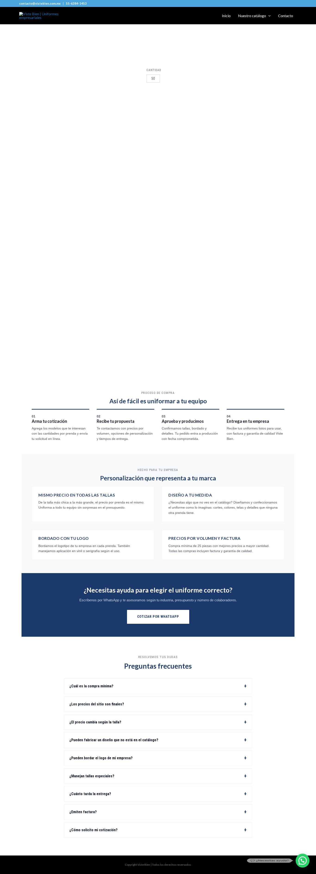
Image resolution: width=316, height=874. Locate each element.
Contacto (285, 15)
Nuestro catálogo (252, 15)
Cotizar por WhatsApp (158, 617)
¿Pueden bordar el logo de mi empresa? (101, 758)
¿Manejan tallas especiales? (91, 776)
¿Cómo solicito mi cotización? (93, 830)
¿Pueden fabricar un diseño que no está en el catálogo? (113, 740)
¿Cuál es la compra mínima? (91, 686)
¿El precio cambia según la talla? (95, 722)
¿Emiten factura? (83, 812)
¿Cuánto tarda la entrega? (90, 794)
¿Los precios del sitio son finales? (96, 704)
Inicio (226, 15)
